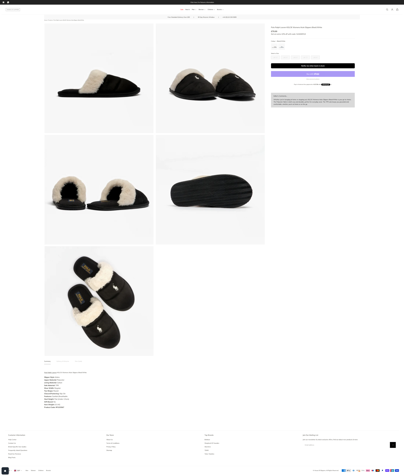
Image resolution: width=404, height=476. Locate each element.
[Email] (3, 2)
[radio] (274, 46)
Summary (47, 361)
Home (45, 20)
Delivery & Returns (62, 361)
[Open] (5, 470)
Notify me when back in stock (313, 66)
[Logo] (12, 10)
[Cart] (397, 9)
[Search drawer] (387, 9)
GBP (18, 470)
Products (50, 20)
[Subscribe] (393, 445)
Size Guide (78, 361)
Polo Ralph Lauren (50, 372)
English (7, 470)
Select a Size (275, 53)
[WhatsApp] (8, 2)
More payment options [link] (312, 79)
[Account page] (392, 9)
